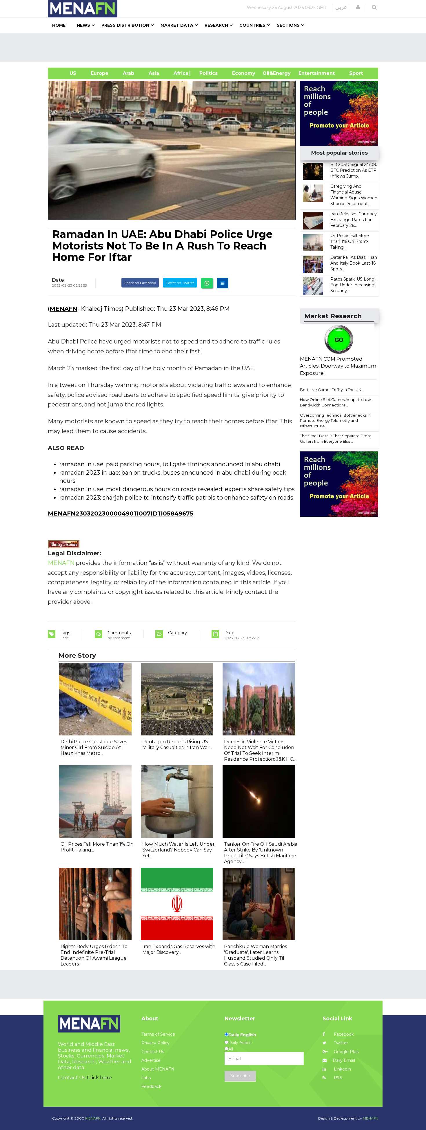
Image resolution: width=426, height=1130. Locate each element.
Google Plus (345, 1051)
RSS (337, 1077)
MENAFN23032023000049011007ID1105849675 (120, 513)
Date (58, 280)
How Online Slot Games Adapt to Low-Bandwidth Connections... (336, 402)
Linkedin (342, 1069)
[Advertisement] (215, 47)
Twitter (340, 1043)
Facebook (343, 1034)
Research (216, 25)
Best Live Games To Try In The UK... (332, 389)
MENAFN (63, 308)
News (83, 25)
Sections (288, 25)
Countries (252, 25)
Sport (352, 73)
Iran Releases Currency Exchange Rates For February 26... (353, 219)
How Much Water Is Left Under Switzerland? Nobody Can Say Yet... (178, 849)
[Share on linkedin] (222, 283)
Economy (244, 73)
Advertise (151, 1060)
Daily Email (344, 1060)
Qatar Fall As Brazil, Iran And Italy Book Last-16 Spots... (353, 263)
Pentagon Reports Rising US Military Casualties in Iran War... (177, 744)
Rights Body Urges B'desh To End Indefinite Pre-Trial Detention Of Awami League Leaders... (94, 955)
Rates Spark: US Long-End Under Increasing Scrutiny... (353, 284)
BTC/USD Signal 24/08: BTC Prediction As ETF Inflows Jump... (353, 170)
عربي (341, 7)
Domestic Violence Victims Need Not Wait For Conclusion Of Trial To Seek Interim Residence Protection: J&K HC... (260, 750)
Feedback (151, 1086)
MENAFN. (93, 1118)
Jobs (146, 1077)
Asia (153, 73)
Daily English (242, 1034)
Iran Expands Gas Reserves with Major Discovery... (178, 949)
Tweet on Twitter (180, 283)
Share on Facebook (140, 283)
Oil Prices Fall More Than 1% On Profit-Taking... (349, 241)
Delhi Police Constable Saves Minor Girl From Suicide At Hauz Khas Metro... (94, 747)
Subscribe (240, 1075)
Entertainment (308, 73)
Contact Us (152, 1051)
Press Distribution (125, 25)
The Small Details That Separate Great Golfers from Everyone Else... (335, 438)
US (65, 73)
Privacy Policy (155, 1043)
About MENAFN (157, 1069)
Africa (180, 73)
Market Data (177, 25)
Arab (128, 73)
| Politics (207, 73)
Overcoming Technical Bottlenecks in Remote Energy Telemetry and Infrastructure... (335, 420)
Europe (99, 73)
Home (58, 25)
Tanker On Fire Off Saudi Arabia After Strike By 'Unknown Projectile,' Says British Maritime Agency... (260, 852)
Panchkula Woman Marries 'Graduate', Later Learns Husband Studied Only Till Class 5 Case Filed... (255, 955)
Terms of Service (158, 1034)
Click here (99, 1077)
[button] (358, 7)
